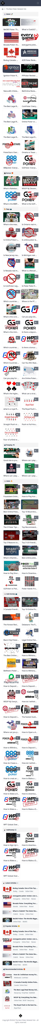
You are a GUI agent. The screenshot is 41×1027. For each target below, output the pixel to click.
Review (33, 899)
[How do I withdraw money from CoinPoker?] (7, 976)
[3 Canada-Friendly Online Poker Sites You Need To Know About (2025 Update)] (7, 983)
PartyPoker (25, 993)
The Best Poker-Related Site (16, 9)
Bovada (15, 906)
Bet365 (25, 922)
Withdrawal (17, 978)
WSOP (24, 1000)
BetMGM (32, 993)
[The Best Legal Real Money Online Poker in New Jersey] (7, 991)
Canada (21, 891)
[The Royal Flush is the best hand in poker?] (7, 1006)
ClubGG (15, 914)
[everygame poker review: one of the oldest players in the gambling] (7, 897)
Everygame (16, 899)
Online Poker (29, 891)
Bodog (15, 891)
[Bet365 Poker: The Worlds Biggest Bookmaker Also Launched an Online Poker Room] (7, 920)
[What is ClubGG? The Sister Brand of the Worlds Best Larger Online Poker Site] (7, 912)
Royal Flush (17, 1008)
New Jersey (17, 993)
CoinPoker (25, 978)
